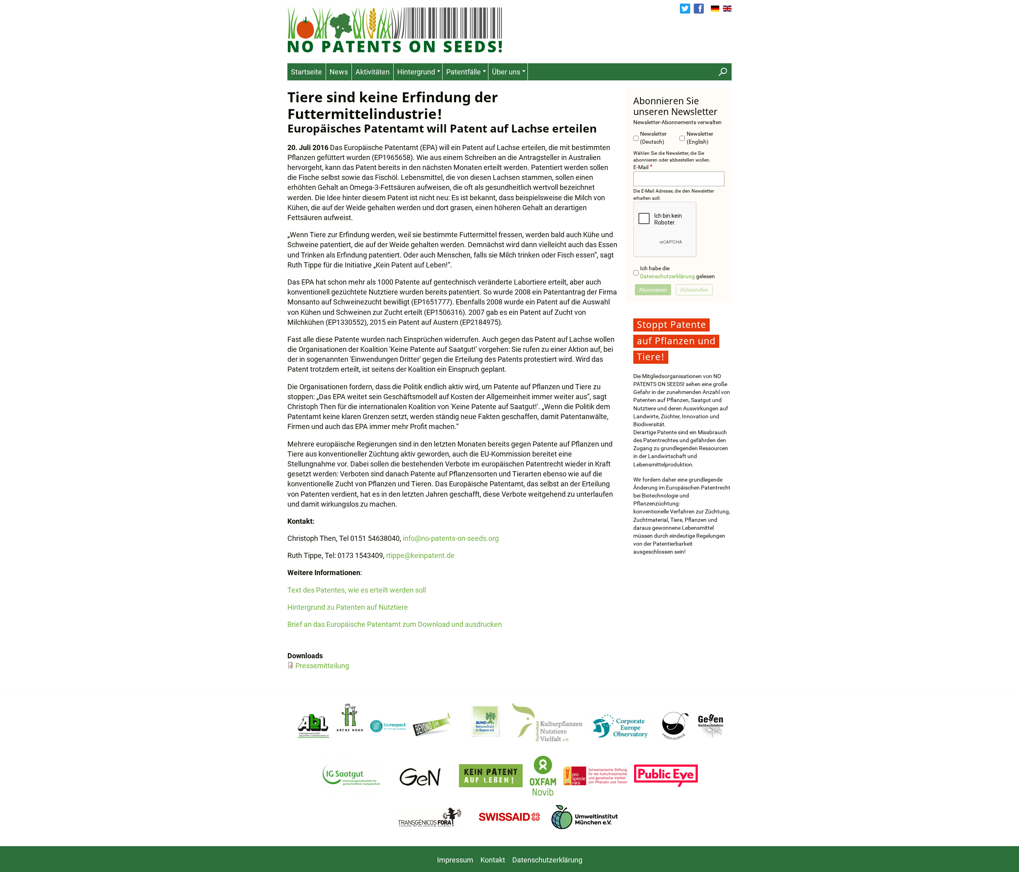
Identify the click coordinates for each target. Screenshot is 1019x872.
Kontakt (492, 860)
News (339, 72)
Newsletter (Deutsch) (653, 138)
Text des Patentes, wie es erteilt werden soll (356, 590)
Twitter (685, 9)
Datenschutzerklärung (667, 276)
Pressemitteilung (322, 665)
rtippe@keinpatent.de (420, 555)
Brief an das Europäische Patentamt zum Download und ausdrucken (394, 624)
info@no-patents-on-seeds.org (451, 538)
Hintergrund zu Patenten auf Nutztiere (347, 607)
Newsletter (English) (700, 138)
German (715, 9)
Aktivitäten (372, 72)
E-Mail (640, 167)
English (727, 9)
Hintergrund (416, 72)
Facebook (699, 9)
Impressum (455, 860)
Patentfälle (463, 72)
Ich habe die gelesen (677, 272)
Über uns (506, 72)
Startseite (306, 72)
